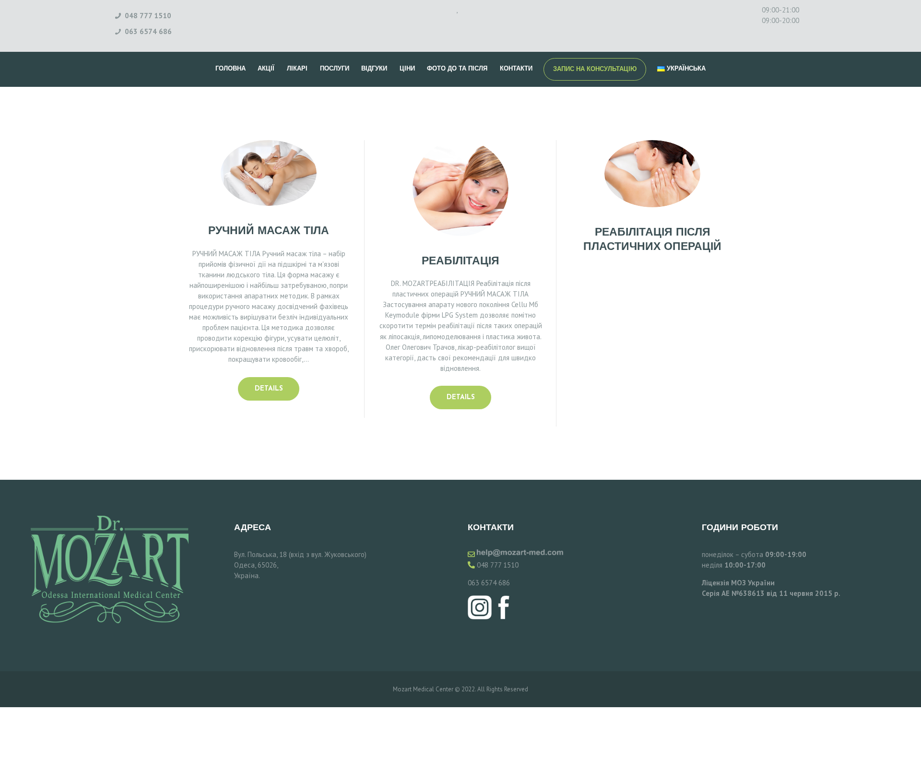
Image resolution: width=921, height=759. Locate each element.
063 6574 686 (489, 582)
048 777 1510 (498, 564)
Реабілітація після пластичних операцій (652, 240)
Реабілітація (460, 261)
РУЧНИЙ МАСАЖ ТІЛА (268, 231)
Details (269, 389)
